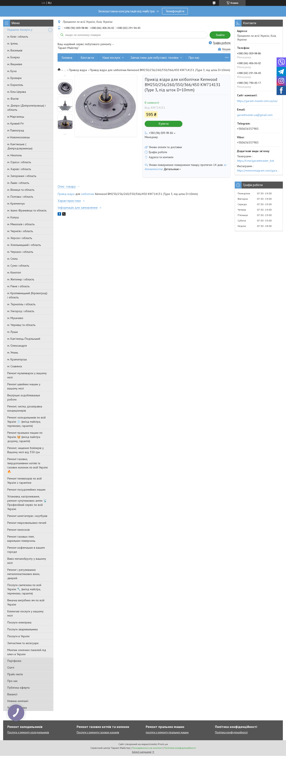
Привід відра (66, 194)
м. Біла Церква (16, 92)
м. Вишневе (14, 64)
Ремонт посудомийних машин (26, 489)
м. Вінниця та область (20, 190)
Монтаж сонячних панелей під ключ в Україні (26, 652)
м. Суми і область (18, 265)
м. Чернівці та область (21, 325)
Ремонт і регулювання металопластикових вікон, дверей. (23, 574)
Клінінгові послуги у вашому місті (25, 613)
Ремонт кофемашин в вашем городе (26, 550)
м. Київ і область (17, 36)
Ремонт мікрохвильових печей (26, 523)
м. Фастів (13, 98)
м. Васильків (14, 50)
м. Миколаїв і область (21, 224)
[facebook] (59, 214)
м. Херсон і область (19, 238)
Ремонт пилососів (18, 530)
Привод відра (78, 70)
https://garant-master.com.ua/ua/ (257, 101)
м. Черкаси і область (20, 252)
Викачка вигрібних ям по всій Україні (25, 602)
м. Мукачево (15, 318)
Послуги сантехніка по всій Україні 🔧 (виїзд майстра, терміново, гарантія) (24, 589)
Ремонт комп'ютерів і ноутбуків (27, 516)
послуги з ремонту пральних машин (167, 732)
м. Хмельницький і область (24, 245)
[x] (64, 214)
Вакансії (12, 694)
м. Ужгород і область (20, 311)
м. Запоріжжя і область (21, 176)
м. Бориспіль (15, 85)
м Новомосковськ (18, 137)
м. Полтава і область (20, 196)
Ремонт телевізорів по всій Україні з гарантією (24, 481)
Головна (67, 57)
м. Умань (12, 352)
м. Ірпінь (12, 43)
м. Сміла (12, 259)
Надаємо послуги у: (19, 30)
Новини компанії (17, 701)
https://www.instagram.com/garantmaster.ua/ (259, 170)
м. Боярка (13, 57)
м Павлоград (15, 130)
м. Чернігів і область (20, 231)
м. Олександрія (17, 345)
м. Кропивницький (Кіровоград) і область (27, 295)
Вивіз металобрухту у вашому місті (26, 561)
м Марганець (15, 116)
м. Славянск (14, 366)
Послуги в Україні (18, 636)
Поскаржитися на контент (147, 747)
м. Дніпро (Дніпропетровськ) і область (26, 108)
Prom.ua (163, 744)
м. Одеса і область (19, 162)
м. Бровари (14, 78)
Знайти (220, 35)
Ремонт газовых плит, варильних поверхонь (21, 539)
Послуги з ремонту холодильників (28, 732)
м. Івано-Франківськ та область (26, 210)
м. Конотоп (14, 272)
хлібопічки (87, 194)
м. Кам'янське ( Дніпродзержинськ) (19, 146)
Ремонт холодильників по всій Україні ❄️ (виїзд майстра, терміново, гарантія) (26, 422)
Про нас (12, 681)
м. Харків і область (19, 169)
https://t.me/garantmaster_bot (255, 161)
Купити (164, 124)
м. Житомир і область (20, 279)
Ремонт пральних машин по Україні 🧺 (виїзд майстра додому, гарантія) (25, 437)
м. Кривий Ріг (15, 123)
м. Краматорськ (17, 359)
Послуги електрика (19, 622)
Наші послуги (111, 57)
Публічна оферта (18, 687)
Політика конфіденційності (231, 732)
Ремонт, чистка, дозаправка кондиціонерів (24, 408)
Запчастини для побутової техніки (154, 57)
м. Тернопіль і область (21, 304)
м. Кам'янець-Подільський (23, 339)
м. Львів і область (18, 183)
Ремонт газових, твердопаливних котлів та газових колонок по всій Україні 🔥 (27, 465)
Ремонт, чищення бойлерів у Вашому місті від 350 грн (25, 450)
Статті (10, 667)
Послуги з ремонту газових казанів (98, 732)
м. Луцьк (12, 332)
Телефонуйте (174, 11)
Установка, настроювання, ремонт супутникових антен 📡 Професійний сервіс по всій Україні (27, 503)
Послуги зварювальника (22, 629)
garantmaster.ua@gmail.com (255, 115)
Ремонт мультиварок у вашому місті (27, 375)
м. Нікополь (14, 155)
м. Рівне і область (18, 286)
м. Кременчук (16, 203)
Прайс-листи (15, 674)
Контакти (87, 57)
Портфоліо (14, 661)
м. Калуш (13, 217)
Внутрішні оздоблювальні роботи (23, 397)
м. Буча (12, 71)
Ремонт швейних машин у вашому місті (23, 386)
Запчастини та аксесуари (23, 643)
